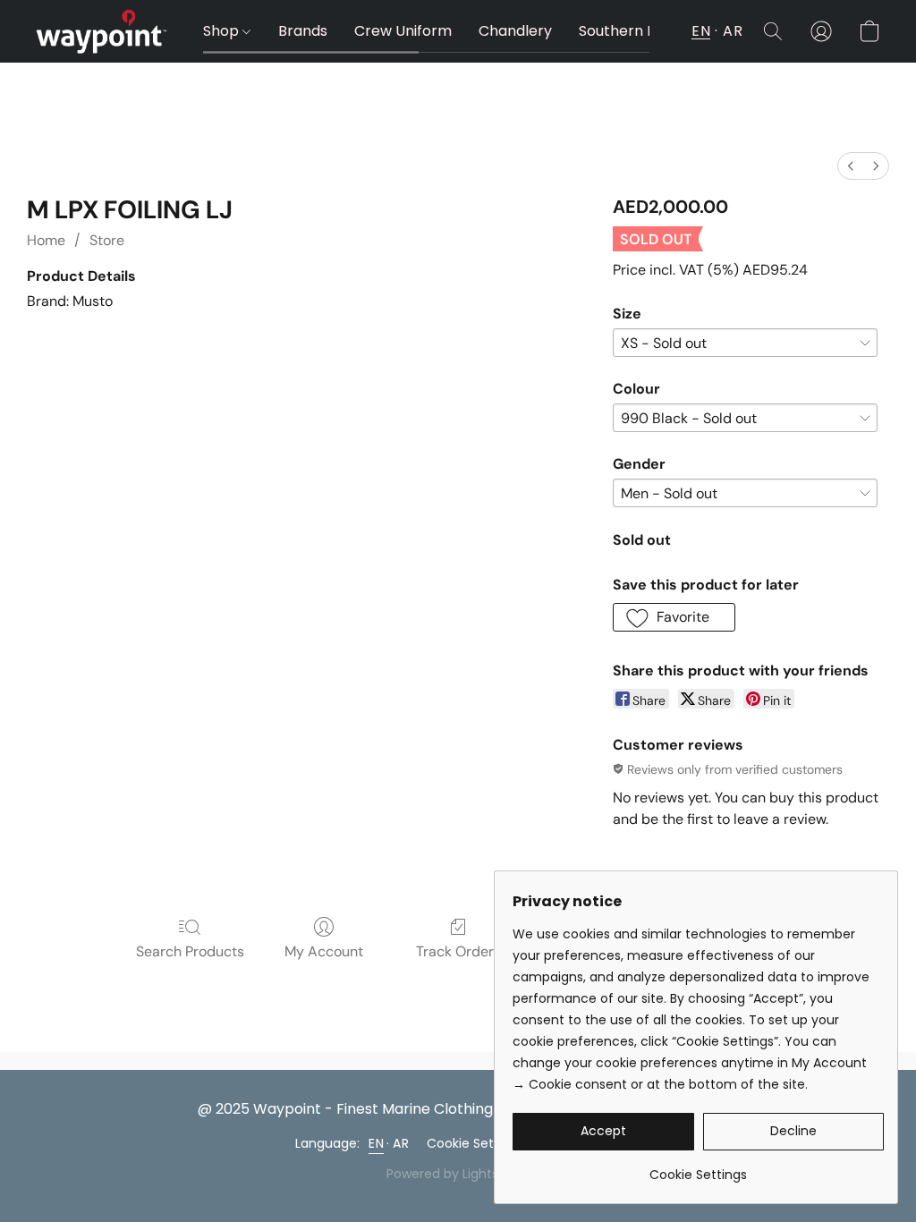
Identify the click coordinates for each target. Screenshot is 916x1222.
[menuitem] (850, 166)
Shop (222, 31)
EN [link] (376, 1143)
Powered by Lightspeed (458, 1174)
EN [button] (700, 31)
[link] (698, 1167)
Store (106, 240)
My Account (323, 951)
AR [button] (732, 31)
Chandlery (515, 31)
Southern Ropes (635, 31)
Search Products (190, 951)
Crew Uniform (403, 31)
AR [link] (401, 1143)
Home (46, 240)
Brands (302, 31)
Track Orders (458, 951)
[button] (101, 31)
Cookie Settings (475, 1143)
